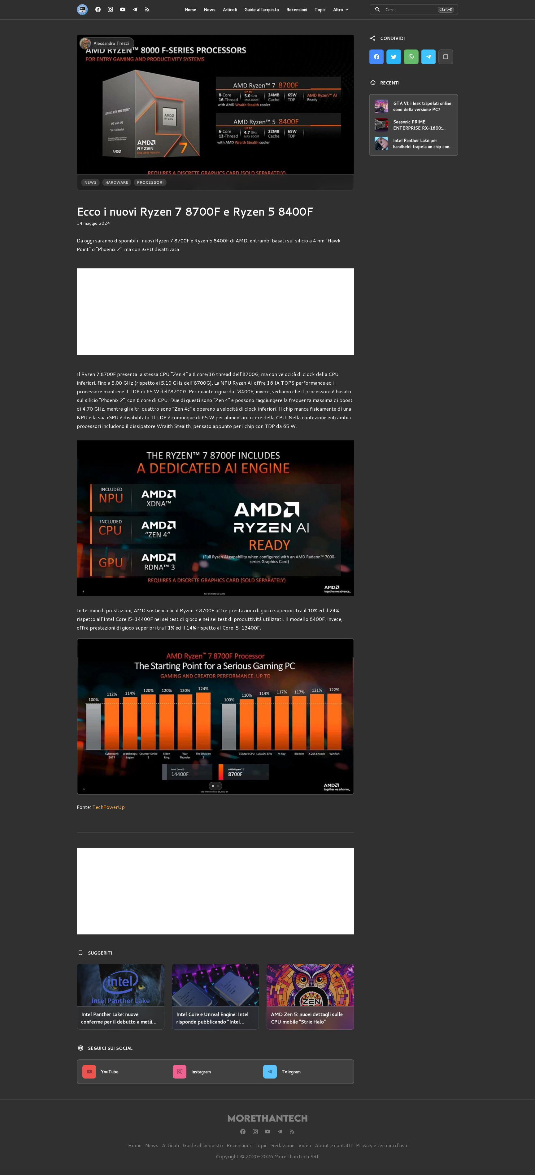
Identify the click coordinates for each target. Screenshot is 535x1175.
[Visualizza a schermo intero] (343, 784)
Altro (338, 9)
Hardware (116, 182)
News (209, 9)
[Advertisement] (215, 311)
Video (304, 1145)
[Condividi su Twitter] (393, 56)
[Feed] (147, 9)
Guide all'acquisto (261, 9)
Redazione (282, 1145)
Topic (320, 9)
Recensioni (296, 9)
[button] (105, 716)
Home (190, 9)
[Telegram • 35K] (135, 9)
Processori (150, 182)
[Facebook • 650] (98, 9)
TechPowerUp (108, 806)
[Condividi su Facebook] (376, 56)
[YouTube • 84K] (122, 9)
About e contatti (333, 1145)
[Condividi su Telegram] (428, 56)
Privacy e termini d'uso (381, 1145)
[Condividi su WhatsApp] (411, 56)
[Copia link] (445, 56)
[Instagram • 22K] (110, 9)
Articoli (230, 9)
